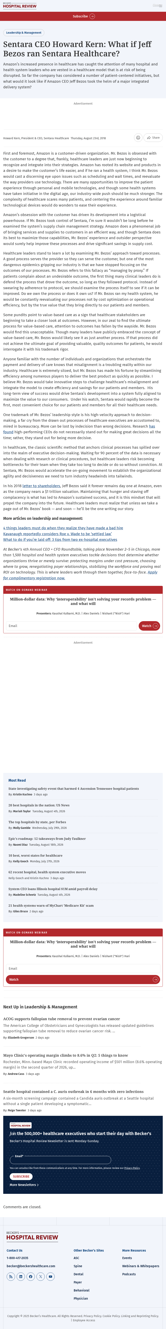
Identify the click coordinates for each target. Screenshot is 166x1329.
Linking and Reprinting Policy (139, 1316)
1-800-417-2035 (17, 1258)
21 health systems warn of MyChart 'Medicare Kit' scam (51, 905)
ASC (76, 1258)
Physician (81, 1298)
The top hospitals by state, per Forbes (38, 822)
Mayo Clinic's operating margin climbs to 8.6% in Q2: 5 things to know (66, 1055)
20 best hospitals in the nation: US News (39, 805)
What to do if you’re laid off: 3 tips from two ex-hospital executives (60, 539)
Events (127, 1258)
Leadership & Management (23, 32)
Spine (78, 1266)
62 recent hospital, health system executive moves (47, 872)
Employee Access (84, 1320)
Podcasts (129, 1274)
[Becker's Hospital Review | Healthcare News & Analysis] (19, 5)
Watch (146, 626)
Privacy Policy (132, 1168)
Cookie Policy (111, 1316)
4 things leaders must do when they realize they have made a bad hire (63, 528)
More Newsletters (23, 1185)
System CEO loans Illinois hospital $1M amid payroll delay (53, 889)
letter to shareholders (41, 486)
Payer (78, 1282)
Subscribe (80, 16)
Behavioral (81, 1290)
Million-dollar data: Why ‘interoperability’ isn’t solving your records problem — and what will (83, 601)
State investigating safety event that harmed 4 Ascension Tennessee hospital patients (74, 788)
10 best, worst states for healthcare (36, 855)
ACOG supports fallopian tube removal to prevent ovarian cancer (61, 1018)
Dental (78, 1274)
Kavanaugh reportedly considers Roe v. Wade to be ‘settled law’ (57, 534)
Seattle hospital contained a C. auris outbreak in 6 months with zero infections (73, 1091)
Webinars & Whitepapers (140, 1266)
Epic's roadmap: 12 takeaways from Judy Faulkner (47, 839)
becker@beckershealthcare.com (31, 1266)
